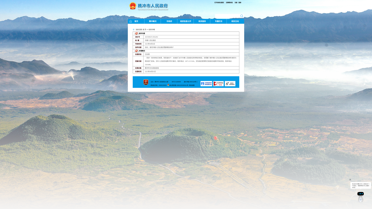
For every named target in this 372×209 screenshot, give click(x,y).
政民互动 (235, 21)
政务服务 (202, 21)
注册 (236, 2)
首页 (136, 21)
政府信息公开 (185, 21)
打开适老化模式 (219, 2)
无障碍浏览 (229, 2)
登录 (240, 2)
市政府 (169, 21)
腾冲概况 (152, 21)
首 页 (144, 29)
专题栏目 (218, 21)
